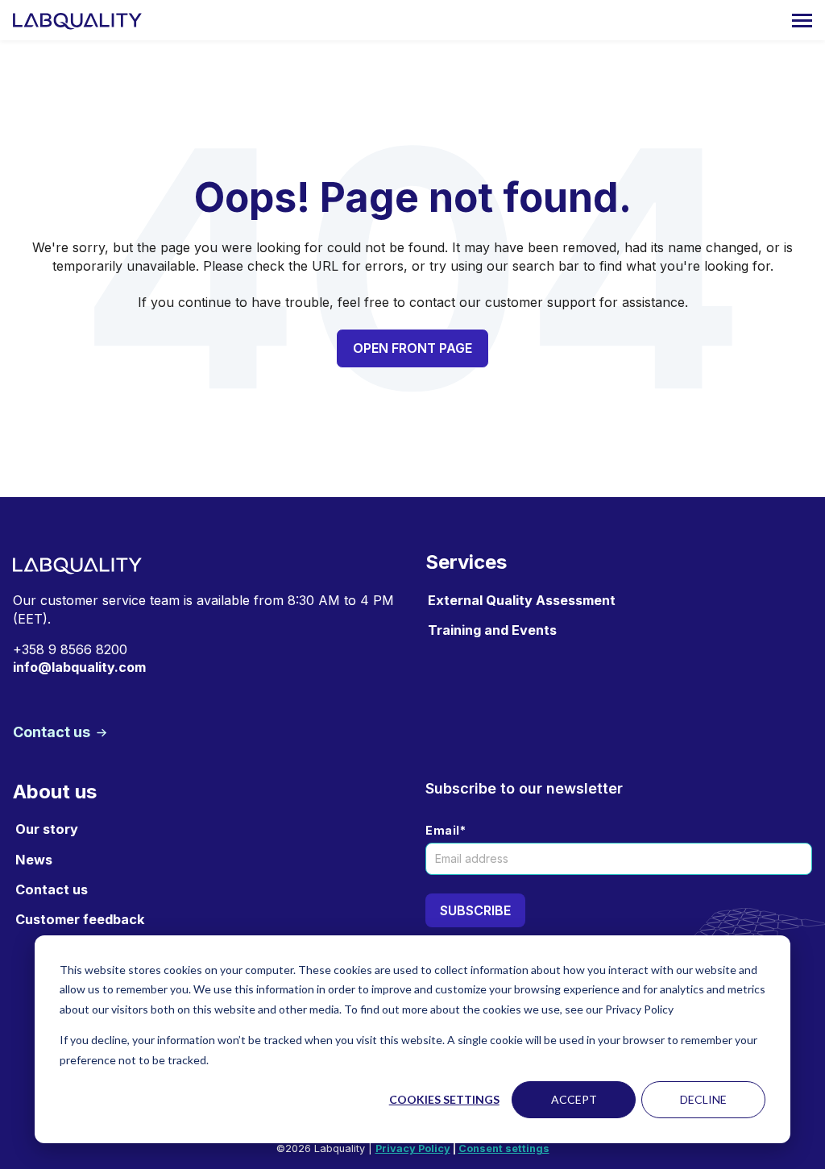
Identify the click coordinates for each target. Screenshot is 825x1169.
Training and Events (492, 630)
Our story (46, 829)
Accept (574, 1099)
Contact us (53, 731)
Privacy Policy (412, 1148)
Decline (703, 1099)
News (33, 860)
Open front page (412, 348)
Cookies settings (444, 1099)
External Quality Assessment (522, 600)
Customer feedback (79, 919)
